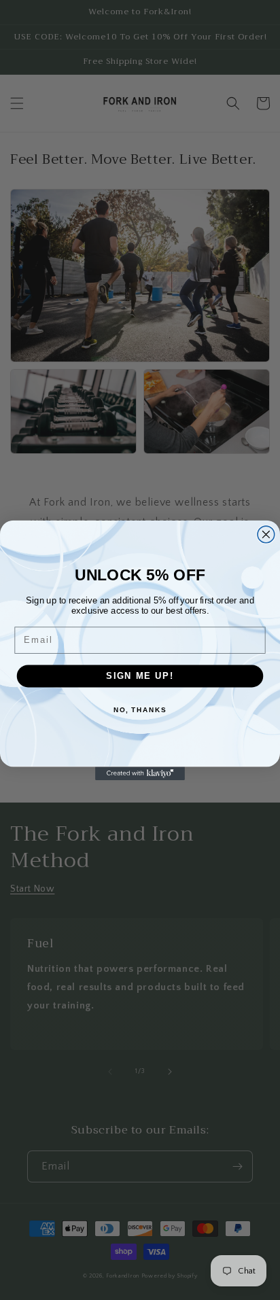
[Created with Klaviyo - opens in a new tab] (140, 773)
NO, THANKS (140, 709)
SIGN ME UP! (140, 675)
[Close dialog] (266, 534)
